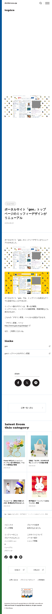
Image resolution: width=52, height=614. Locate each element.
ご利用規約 (41, 580)
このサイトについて (34, 534)
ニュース (10, 203)
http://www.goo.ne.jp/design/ (16, 326)
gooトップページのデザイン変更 (17, 353)
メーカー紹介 (32, 538)
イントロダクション (10, 541)
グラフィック (8, 550)
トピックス (8, 525)
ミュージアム (8, 547)
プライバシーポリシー (27, 580)
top (5, 514)
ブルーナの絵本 (33, 525)
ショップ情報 (32, 541)
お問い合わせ (13, 580)
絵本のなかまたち (34, 528)
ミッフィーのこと (11, 534)
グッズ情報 (8, 528)
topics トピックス (13, 514)
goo (6, 346)
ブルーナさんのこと (12, 538)
